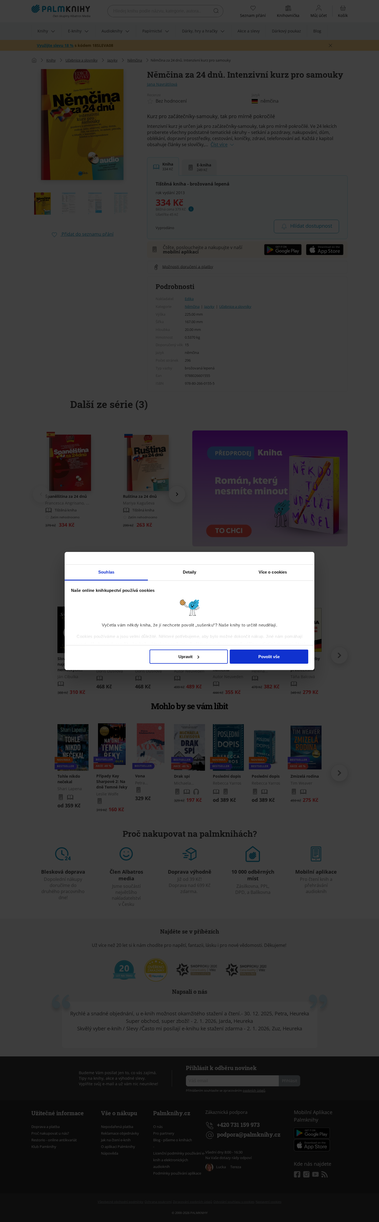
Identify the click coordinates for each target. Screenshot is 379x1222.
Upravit (185, 656)
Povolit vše (269, 656)
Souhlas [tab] (106, 572)
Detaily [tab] (189, 572)
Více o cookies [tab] (273, 572)
